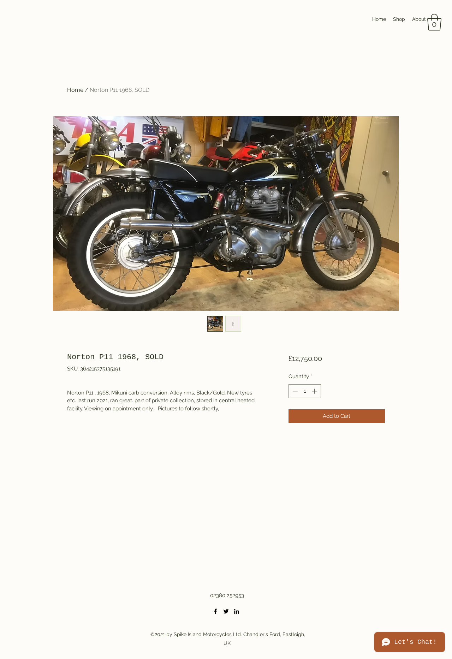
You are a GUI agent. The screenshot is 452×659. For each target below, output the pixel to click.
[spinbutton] (304, 391)
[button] (434, 22)
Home (75, 90)
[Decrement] (294, 391)
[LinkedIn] (236, 611)
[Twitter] (226, 611)
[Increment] (315, 391)
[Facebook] (215, 611)
